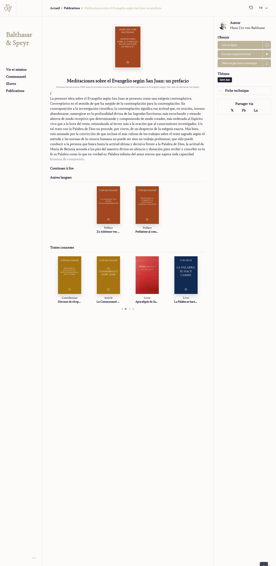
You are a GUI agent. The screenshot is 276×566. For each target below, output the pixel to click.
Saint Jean (225, 80)
